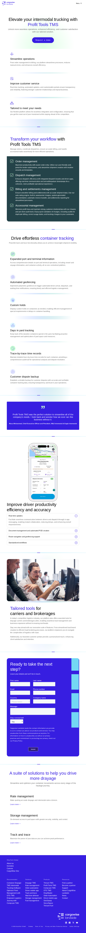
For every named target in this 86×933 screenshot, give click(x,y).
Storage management (33, 898)
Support (65, 888)
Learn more (14, 804)
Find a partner (67, 883)
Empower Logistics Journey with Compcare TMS (14, 900)
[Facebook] (70, 922)
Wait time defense (32, 895)
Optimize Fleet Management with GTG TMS (13, 893)
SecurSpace (48, 903)
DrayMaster (48, 893)
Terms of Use (39, 926)
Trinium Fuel (48, 906)
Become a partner (69, 885)
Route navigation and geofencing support (24, 537)
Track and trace (31, 893)
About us (10, 863)
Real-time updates (16, 516)
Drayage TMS (30, 883)
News (64, 895)
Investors (10, 866)
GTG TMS (47, 890)
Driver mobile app (32, 890)
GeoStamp (48, 900)
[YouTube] (77, 922)
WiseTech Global (12, 860)
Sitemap (30, 926)
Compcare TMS (50, 888)
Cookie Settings (74, 926)
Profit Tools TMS (50, 885)
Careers (10, 868)
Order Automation (50, 895)
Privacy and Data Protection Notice (56, 926)
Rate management (32, 885)
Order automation (31, 888)
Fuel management (32, 900)
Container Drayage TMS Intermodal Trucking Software (14, 885)
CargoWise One (13, 871)
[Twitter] (73, 922)
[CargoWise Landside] (8, 3)
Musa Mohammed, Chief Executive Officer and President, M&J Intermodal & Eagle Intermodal (43, 423)
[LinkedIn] (66, 922)
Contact (65, 898)
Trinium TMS (48, 883)
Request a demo (43, 40)
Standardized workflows (18, 543)
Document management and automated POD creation (29, 531)
